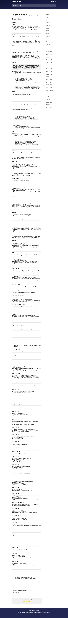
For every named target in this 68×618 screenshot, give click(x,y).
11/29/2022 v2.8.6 (49, 102)
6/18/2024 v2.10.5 (49, 71)
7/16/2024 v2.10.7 (49, 68)
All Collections (14, 10)
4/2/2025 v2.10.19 (49, 51)
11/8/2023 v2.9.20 (49, 82)
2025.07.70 (48, 38)
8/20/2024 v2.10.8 (49, 66)
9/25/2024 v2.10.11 (49, 62)
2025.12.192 (48, 28)
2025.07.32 (48, 39)
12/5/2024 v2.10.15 (49, 56)
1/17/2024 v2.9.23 (49, 79)
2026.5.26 (47, 19)
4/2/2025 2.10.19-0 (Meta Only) (50, 49)
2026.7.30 (47, 14)
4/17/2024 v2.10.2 (49, 74)
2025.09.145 (48, 33)
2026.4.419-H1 (48, 20)
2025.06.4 (47, 41)
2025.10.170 (48, 30)
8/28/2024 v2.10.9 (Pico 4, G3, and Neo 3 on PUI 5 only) (50, 65)
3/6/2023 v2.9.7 (48, 96)
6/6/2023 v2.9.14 (48, 93)
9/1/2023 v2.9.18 (48, 85)
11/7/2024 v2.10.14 (49, 57)
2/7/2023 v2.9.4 (48, 99)
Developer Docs (53, 1)
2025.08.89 (48, 36)
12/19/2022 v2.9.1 (49, 101)
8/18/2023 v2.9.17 (49, 87)
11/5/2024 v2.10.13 (49, 59)
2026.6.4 (47, 17)
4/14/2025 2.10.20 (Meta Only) (50, 47)
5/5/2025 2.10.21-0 (49, 44)
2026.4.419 (48, 22)
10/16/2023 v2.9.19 (49, 84)
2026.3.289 (48, 25)
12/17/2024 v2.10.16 (49, 54)
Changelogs (18, 10)
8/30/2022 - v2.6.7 (49, 107)
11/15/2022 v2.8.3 (49, 104)
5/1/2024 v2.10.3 (48, 73)
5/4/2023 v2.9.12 (48, 94)
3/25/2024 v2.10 (48, 76)
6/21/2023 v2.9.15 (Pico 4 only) (50, 91)
